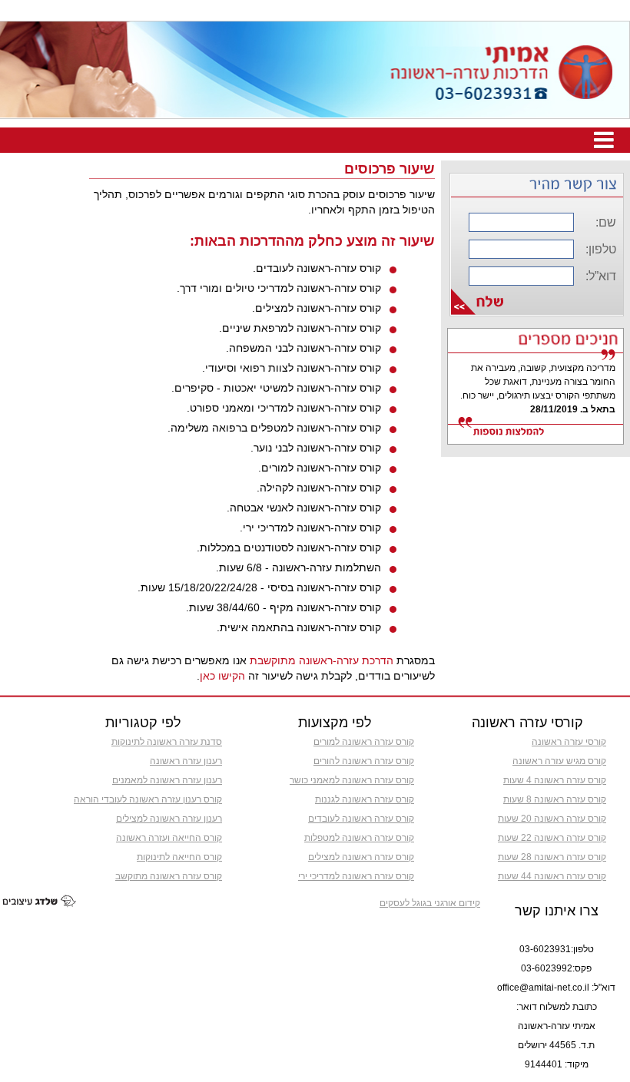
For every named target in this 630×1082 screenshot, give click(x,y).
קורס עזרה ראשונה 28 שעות (552, 857)
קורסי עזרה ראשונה (569, 741)
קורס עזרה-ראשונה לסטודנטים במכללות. (289, 547)
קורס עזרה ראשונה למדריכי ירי (356, 876)
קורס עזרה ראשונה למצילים (361, 857)
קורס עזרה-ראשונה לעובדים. (317, 268)
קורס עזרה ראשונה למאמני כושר (352, 780)
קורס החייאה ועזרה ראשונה (169, 837)
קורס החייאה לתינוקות (179, 857)
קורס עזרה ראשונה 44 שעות (552, 876)
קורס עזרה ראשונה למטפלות (359, 837)
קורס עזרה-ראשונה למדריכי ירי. (310, 527)
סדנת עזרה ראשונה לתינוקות (166, 741)
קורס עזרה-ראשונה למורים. (319, 468)
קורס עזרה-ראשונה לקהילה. (319, 487)
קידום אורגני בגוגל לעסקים (430, 903)
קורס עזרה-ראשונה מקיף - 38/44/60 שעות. (283, 607)
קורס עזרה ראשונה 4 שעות (554, 780)
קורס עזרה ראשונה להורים (363, 761)
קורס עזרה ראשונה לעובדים (361, 818)
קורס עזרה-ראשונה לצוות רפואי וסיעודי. (291, 368)
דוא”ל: (600, 276)
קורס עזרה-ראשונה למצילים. (316, 308)
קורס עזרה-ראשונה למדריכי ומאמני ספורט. (284, 408)
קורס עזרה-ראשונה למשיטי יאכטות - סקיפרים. (276, 388)
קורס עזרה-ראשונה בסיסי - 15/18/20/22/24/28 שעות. (259, 587)
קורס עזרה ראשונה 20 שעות (552, 818)
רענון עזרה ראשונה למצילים (169, 818)
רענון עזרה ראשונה (186, 761)
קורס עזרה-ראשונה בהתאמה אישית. (299, 627)
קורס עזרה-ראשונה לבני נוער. (315, 448)
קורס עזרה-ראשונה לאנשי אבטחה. (304, 507)
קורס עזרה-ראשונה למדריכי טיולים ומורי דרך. (279, 288)
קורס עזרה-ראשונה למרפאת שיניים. (300, 328)
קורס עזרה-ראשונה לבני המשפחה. (303, 348)
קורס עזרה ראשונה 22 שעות (552, 837)
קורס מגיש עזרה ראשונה (559, 761)
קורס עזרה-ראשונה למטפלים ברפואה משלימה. (274, 428)
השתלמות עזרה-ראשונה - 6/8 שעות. (298, 567)
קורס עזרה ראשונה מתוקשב (168, 876)
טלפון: (600, 249)
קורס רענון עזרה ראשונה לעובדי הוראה (148, 799)
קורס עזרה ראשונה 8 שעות (554, 799)
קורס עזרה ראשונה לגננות (364, 799)
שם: (605, 222)
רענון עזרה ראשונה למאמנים (167, 780)
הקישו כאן (222, 676)
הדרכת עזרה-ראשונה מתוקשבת (321, 660)
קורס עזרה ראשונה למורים (363, 741)
